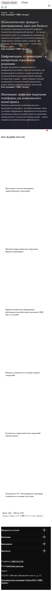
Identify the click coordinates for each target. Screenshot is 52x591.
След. (33, 516)
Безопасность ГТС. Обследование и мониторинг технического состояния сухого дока (24, 495)
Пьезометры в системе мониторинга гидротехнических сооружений (19, 189)
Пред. (12, 516)
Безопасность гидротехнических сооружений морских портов (22, 434)
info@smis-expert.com (15, 566)
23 (18, 516)
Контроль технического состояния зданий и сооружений (22, 374)
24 (20, 516)
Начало (6, 516)
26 (26, 516)
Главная (4, 13)
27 (28, 516)
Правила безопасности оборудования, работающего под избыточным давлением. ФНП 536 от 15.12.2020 (24, 312)
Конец (40, 516)
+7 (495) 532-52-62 (16, 561)
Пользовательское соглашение (13, 580)
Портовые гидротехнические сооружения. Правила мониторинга (21, 250)
